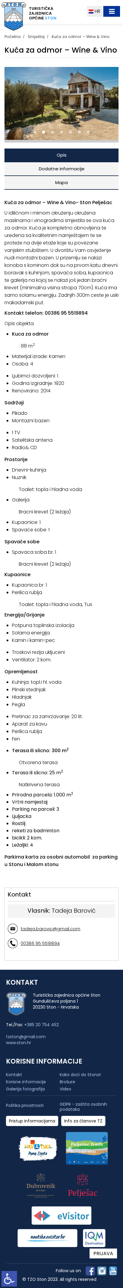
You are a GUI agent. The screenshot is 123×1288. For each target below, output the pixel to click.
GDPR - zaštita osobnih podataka (83, 1107)
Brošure (67, 1082)
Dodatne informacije (61, 169)
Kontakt (14, 1075)
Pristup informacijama (32, 1121)
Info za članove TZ (83, 1121)
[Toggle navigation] (111, 11)
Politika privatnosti (25, 1105)
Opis (62, 155)
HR (96, 11)
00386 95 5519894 (40, 943)
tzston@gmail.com (26, 1037)
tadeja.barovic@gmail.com (50, 929)
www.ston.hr (18, 1043)
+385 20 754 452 (41, 1025)
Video (65, 1089)
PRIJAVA (103, 1253)
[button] (34, 132)
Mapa (61, 182)
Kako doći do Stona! (80, 1075)
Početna (12, 36)
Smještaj (36, 36)
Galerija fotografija (25, 1089)
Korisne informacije (26, 1082)
